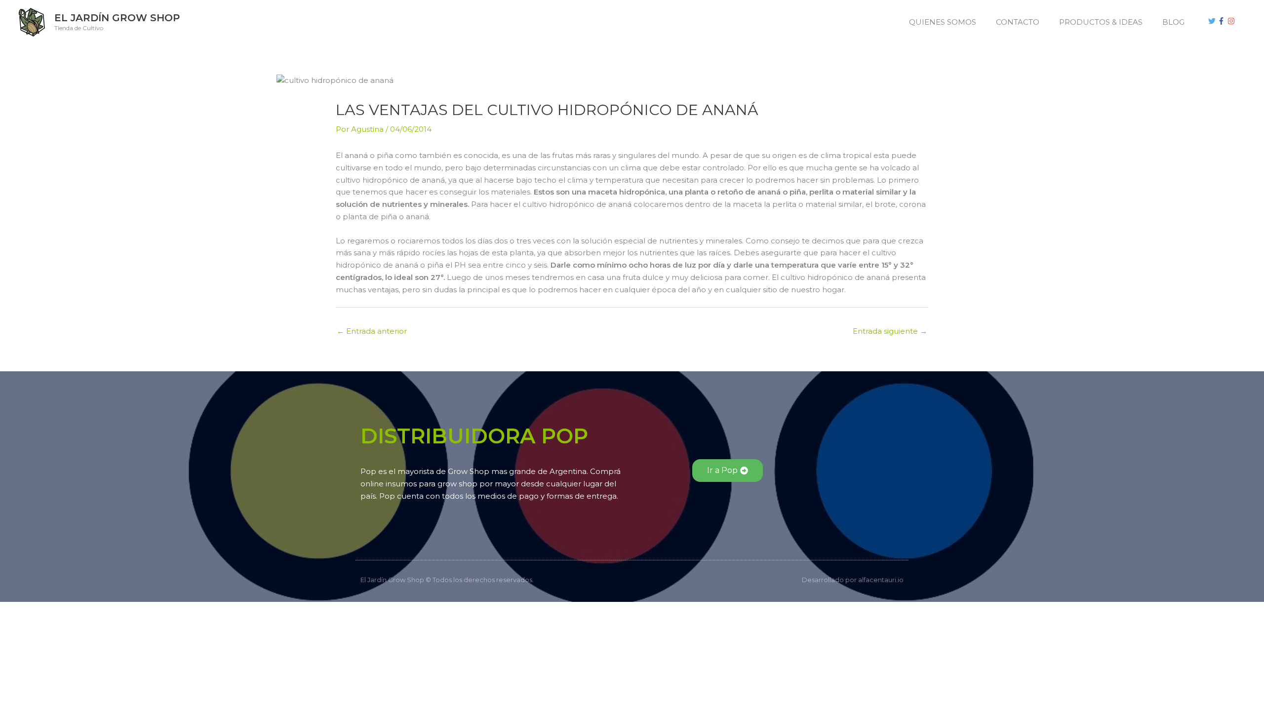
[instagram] (1232, 21)
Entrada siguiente (890, 331)
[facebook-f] (1222, 21)
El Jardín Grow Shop (117, 18)
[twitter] (1213, 21)
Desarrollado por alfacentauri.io (853, 580)
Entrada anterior (372, 331)
